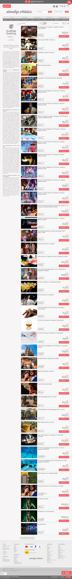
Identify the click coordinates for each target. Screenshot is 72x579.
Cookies (10, 577)
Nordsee (48, 556)
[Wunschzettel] (67, 6)
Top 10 (12, 17)
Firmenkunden (5, 553)
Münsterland (49, 555)
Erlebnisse (15, 557)
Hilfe (3, 547)
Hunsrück (48, 554)
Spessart (48, 560)
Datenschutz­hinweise (6, 560)
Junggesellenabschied (17, 563)
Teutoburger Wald (50, 562)
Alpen (48, 550)
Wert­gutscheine (37, 17)
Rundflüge (15, 558)
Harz (48, 546)
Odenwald (48, 557)
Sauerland (48, 559)
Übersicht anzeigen (33, 552)
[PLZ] (37, 12)
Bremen (59, 551)
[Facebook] (39, 566)
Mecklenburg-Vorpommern (62, 556)
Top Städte (24, 17)
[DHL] (27, 552)
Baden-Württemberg (61, 550)
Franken (48, 553)
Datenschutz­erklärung (6, 559)
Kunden (15, 551)
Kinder (15, 548)
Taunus (48, 561)
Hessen (59, 554)
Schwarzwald (49, 547)
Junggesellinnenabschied (18, 562)
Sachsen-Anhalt (60, 555)
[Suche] (54, 12)
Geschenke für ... (50, 17)
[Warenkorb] (64, 6)
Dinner (15, 559)
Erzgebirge (48, 552)
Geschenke (15, 560)
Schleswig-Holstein (61, 558)
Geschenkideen (16, 556)
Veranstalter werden (62, 17)
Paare (15, 547)
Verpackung (5, 546)
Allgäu (48, 545)
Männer (15, 545)
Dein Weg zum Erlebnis (6, 545)
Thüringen (59, 553)
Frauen (15, 546)
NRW (59, 546)
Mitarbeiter (15, 550)
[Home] (4, 17)
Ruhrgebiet (49, 558)
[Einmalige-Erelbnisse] (36, 558)
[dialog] (36, 577)
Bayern (59, 545)
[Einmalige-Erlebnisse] (19, 11)
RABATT (68, 3)
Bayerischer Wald (49, 551)
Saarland (59, 557)
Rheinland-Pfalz (60, 552)
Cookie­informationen (6, 561)
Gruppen (4, 554)
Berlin (59, 548)
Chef (14, 552)
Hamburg (59, 547)
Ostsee (48, 548)
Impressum (4, 558)
